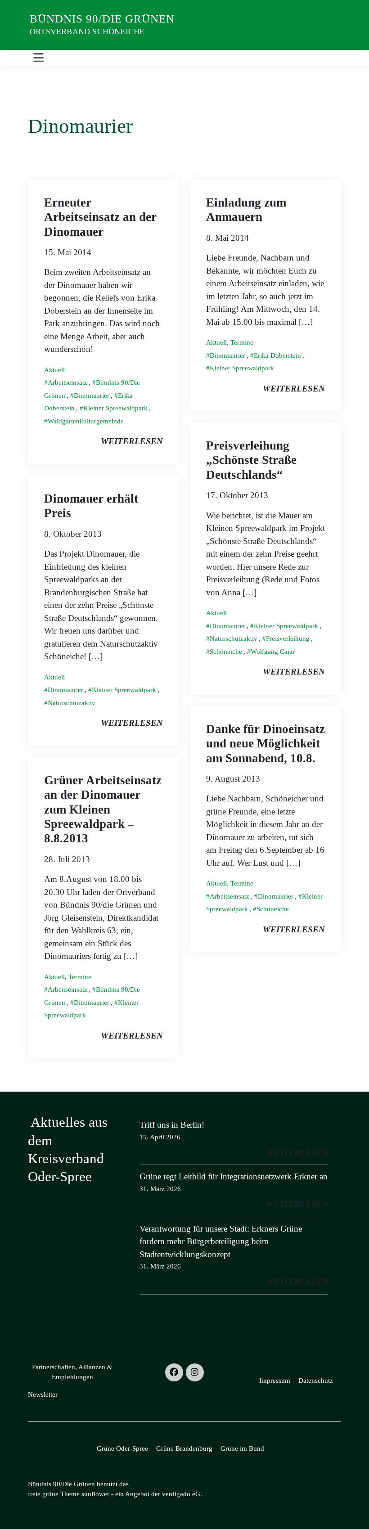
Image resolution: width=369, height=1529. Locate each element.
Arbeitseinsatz (67, 382)
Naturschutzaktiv (233, 638)
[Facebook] (174, 1372)
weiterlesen (132, 441)
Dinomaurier (91, 395)
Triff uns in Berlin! (172, 1124)
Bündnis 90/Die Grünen (102, 19)
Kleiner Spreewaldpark (115, 408)
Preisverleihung (288, 638)
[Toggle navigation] (38, 58)
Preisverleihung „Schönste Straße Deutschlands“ (251, 460)
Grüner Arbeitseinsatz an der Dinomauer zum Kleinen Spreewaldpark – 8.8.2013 (103, 809)
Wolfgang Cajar (273, 651)
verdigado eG (181, 1494)
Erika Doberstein (277, 355)
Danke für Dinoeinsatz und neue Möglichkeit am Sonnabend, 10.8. (265, 743)
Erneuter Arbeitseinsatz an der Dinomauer (100, 217)
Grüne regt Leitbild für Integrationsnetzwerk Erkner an (234, 1176)
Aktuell (54, 369)
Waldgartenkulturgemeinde (86, 421)
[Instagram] (195, 1372)
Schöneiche (226, 651)
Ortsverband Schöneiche (87, 31)
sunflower (95, 1494)
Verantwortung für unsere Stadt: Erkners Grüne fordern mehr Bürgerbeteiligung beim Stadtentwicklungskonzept (221, 1241)
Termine (241, 342)
